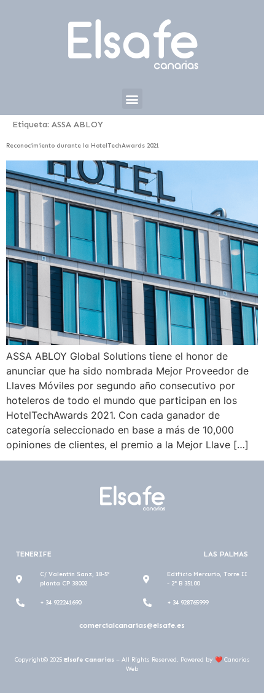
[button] (132, 99)
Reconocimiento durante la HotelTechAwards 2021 (82, 145)
